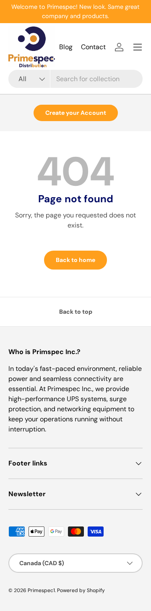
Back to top (75, 311)
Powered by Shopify (81, 590)
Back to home (75, 260)
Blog (66, 46)
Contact (93, 46)
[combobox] (75, 79)
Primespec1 (41, 590)
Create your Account (75, 112)
